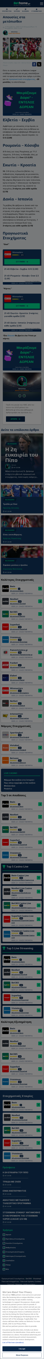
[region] (22, 1322)
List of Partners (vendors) (13, 1342)
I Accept (22, 1349)
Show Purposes (22, 1355)
